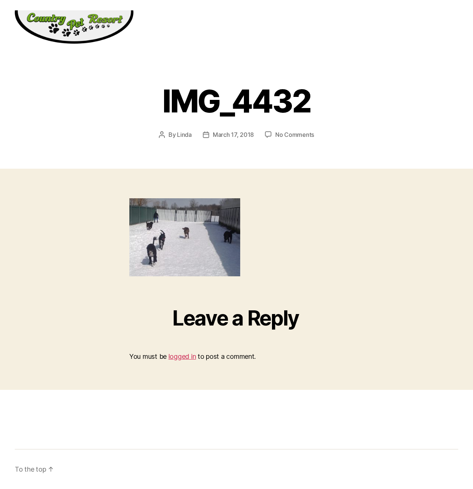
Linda (184, 134)
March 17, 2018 (233, 134)
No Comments (294, 134)
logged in (182, 356)
